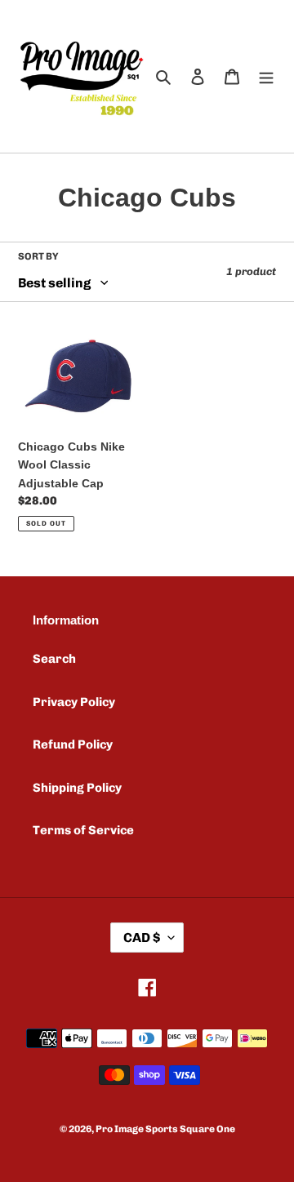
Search (54, 658)
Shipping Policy (77, 787)
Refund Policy (73, 744)
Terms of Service (83, 830)
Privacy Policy (74, 702)
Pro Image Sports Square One (165, 1129)
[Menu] (266, 76)
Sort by (38, 256)
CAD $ (141, 937)
